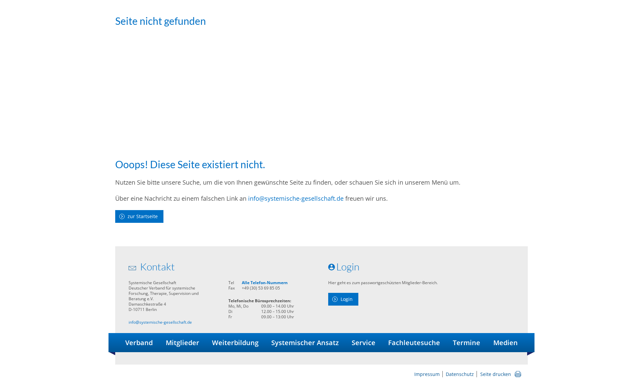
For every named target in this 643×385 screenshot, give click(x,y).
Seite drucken (495, 374)
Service (363, 342)
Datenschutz (460, 374)
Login (347, 299)
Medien (505, 342)
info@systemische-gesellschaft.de (296, 198)
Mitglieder (182, 342)
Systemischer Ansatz (305, 342)
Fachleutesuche (414, 342)
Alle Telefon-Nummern (265, 282)
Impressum (427, 374)
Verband (139, 342)
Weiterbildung (235, 342)
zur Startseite (143, 216)
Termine (466, 342)
